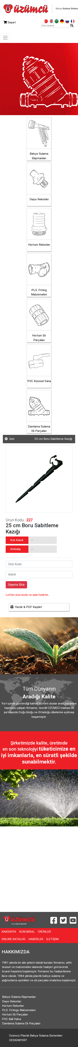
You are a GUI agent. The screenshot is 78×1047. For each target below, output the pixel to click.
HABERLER (36, 939)
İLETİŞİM (53, 939)
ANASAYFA (10, 931)
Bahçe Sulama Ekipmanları (19, 997)
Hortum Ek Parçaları (15, 1014)
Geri (11, 439)
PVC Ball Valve (11, 1019)
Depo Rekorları (11, 1001)
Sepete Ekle (16, 584)
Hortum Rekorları (13, 1005)
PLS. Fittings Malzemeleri (19, 1010)
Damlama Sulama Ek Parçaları (21, 1023)
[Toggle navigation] (5, 37)
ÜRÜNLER (45, 931)
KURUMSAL (27, 931)
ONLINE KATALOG (14, 939)
